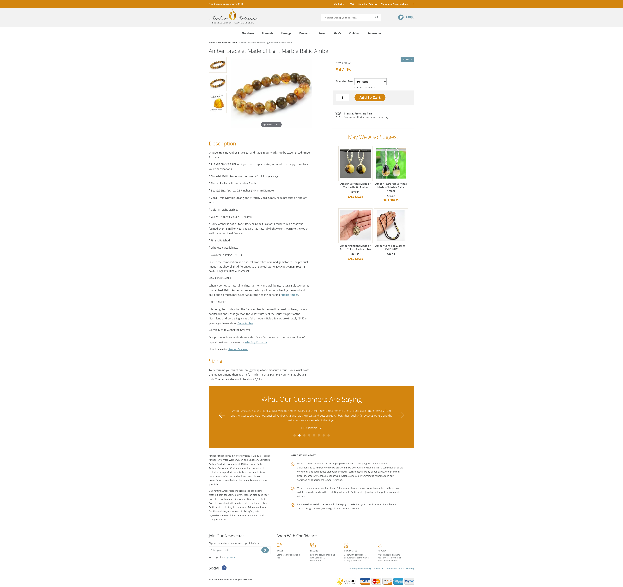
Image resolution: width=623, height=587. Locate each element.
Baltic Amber (290, 295)
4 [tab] (309, 435)
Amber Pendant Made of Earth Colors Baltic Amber (355, 247)
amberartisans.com (234, 16)
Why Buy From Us (256, 342)
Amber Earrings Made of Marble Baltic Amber (355, 185)
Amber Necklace (248, 499)
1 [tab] (294, 435)
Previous (222, 415)
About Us (378, 568)
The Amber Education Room (395, 4)
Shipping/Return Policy (359, 568)
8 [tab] (328, 435)
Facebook (413, 4)
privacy (231, 557)
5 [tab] (314, 435)
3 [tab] (304, 435)
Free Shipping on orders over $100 (226, 3)
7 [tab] (323, 435)
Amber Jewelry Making (328, 467)
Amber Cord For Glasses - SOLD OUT (391, 247)
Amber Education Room (253, 507)
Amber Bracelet (238, 349)
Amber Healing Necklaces (236, 490)
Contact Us (339, 4)
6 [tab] (318, 435)
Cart (409, 17)
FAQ (352, 4)
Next (401, 415)
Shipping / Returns (367, 4)
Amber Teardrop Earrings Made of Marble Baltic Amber (391, 187)
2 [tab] (299, 435)
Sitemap (410, 568)
